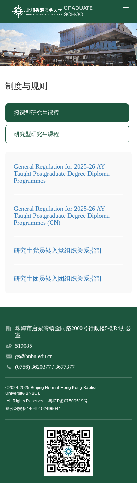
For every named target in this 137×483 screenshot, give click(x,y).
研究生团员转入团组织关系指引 (58, 278)
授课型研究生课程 (36, 113)
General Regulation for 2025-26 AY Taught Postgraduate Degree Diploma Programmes (62, 173)
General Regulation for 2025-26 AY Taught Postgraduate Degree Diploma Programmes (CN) (62, 215)
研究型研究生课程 (36, 134)
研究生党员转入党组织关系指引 (58, 250)
